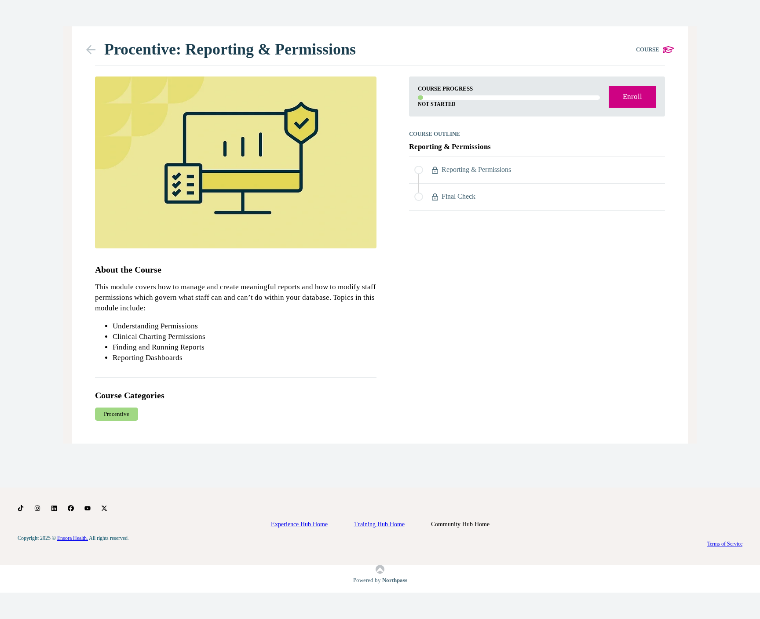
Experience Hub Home (299, 524)
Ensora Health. (72, 538)
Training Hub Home (379, 524)
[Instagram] (37, 509)
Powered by (380, 580)
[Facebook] (71, 509)
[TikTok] (21, 509)
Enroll (632, 96)
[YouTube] (87, 509)
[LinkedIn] (54, 509)
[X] (104, 509)
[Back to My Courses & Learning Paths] (95, 49)
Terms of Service (724, 544)
